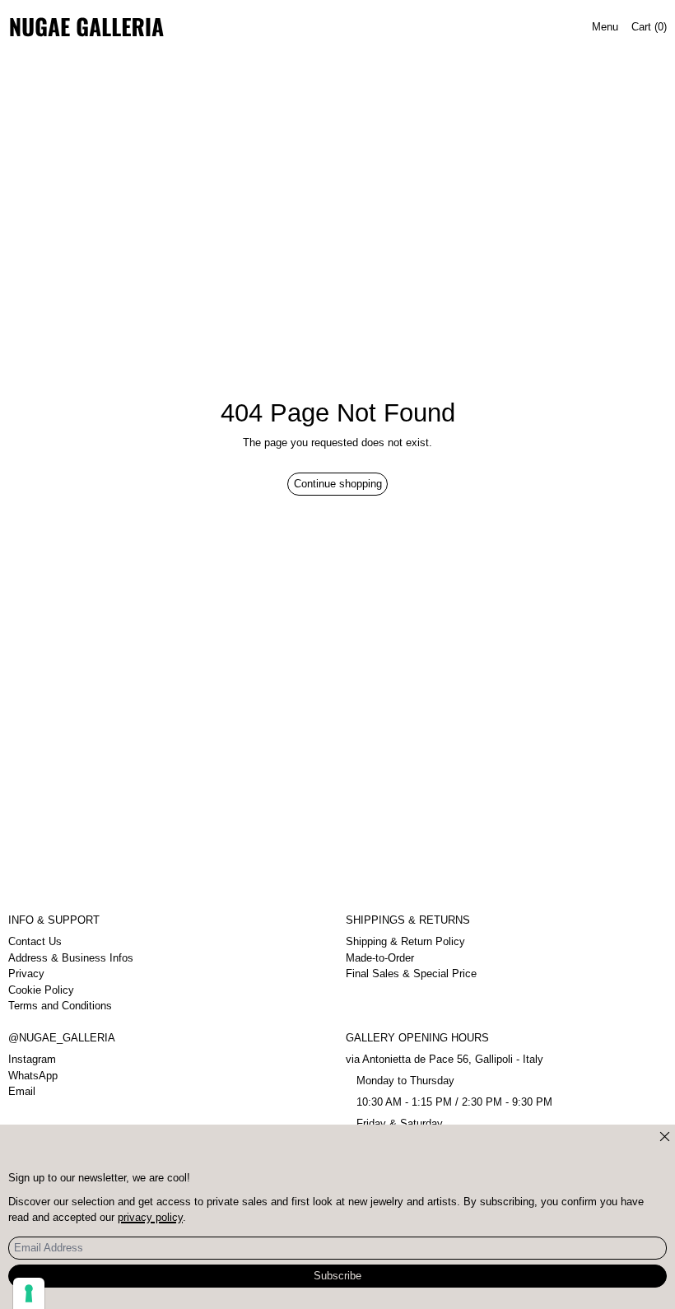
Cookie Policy (41, 990)
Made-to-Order (380, 958)
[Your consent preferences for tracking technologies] (28, 1293)
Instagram (32, 1059)
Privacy (26, 973)
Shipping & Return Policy (405, 941)
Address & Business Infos (70, 958)
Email (21, 1091)
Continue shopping (338, 483)
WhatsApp (33, 1075)
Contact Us (35, 941)
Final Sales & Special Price (411, 973)
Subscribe (337, 1275)
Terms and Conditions (60, 1005)
